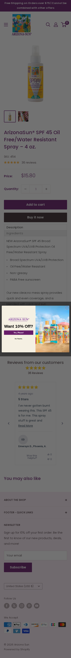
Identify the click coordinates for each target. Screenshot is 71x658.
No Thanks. (18, 338)
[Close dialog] (66, 307)
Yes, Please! (19, 333)
